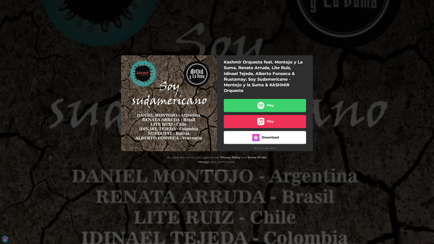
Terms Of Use (257, 157)
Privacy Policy (230, 157)
